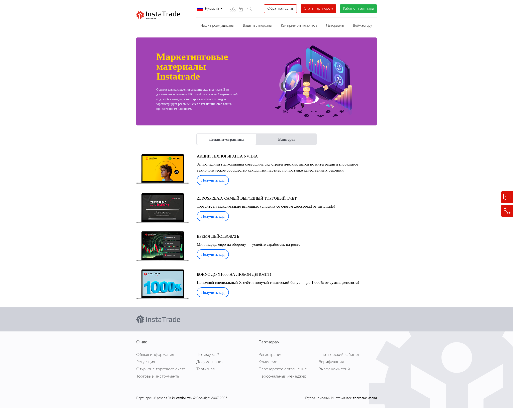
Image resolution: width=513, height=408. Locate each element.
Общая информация (155, 354)
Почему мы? (207, 354)
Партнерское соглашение (283, 369)
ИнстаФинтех (182, 398)
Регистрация (270, 354)
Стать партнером (318, 8)
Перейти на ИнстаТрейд (164, 24)
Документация (209, 361)
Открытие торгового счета (161, 369)
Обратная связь (280, 8)
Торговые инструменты (158, 376)
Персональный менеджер (283, 376)
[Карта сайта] (232, 8)
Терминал (205, 369)
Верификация (331, 361)
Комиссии (268, 361)
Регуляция (145, 361)
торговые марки (365, 398)
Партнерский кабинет (339, 354)
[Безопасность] (240, 8)
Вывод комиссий (334, 369)
